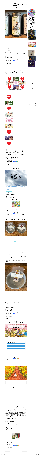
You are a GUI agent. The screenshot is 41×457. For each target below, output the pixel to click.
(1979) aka (14, 152)
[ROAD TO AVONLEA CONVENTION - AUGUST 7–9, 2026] (31, 66)
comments (23, 62)
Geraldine (8, 345)
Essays (11, 447)
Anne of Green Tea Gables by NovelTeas (16, 8)
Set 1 (23, 154)
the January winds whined (16, 168)
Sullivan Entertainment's (12, 151)
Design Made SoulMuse (37, 454)
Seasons (8, 215)
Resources (10, 318)
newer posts (7, 451)
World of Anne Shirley (12, 197)
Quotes (11, 214)
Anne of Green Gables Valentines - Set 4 (16, 69)
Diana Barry (10, 316)
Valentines (9, 164)
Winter (10, 215)
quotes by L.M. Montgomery (11, 194)
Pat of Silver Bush (8, 192)
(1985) (19, 151)
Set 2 (24, 154)
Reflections (9, 448)
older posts (24, 451)
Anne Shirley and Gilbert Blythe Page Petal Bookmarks (16, 219)
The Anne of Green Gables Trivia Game (16, 322)
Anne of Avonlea (8, 405)
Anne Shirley (10, 161)
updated (14, 157)
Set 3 (6, 155)
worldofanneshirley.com (9, 57)
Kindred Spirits (9, 163)
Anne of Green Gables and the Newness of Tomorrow (16, 365)
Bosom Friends (8, 162)
